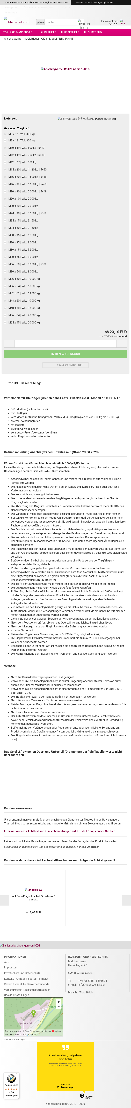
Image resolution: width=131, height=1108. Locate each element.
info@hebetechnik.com (92, 984)
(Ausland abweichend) (105, 119)
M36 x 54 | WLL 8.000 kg (23, 271)
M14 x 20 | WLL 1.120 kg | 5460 (27, 169)
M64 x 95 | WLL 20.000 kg (24, 322)
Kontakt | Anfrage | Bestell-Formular (26, 978)
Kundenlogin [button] (10, 13)
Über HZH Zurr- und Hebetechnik (38, 7)
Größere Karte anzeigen (15, 1039)
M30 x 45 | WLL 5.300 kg (23, 249)
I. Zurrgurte (47, 32)
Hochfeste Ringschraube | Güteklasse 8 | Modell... (33, 898)
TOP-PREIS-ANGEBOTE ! (18, 32)
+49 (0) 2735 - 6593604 (92, 980)
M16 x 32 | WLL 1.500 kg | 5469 (27, 184)
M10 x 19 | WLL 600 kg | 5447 (26, 147)
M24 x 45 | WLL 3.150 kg (23, 220)
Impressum (65, 7)
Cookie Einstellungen (16, 995)
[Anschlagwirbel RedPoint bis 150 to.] (65, 69)
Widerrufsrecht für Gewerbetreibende (26, 984)
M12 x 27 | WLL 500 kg (22, 162)
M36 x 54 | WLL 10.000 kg (24, 286)
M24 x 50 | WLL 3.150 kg (23, 227)
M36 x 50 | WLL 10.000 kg (24, 278)
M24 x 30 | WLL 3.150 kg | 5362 (27, 213)
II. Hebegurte (70, 32)
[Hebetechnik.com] (17, 22)
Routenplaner (10, 7)
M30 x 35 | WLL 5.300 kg (23, 235)
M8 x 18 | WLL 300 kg (21, 140)
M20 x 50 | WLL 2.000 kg (23, 206)
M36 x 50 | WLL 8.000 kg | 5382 (27, 264)
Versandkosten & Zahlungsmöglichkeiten (94, 2)
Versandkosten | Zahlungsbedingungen (27, 989)
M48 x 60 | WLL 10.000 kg (24, 300)
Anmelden (93, 846)
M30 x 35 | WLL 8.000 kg (23, 242)
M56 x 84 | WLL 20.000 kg (24, 315)
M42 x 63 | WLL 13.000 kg (24, 293)
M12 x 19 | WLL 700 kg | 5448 (26, 155)
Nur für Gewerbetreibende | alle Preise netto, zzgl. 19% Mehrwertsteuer (36, 2)
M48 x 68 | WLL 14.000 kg (24, 308)
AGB (6, 962)
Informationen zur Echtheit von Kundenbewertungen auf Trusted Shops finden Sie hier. (59, 831)
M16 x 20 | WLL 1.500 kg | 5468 (27, 176)
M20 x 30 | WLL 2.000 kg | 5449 (27, 191)
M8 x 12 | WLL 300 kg (21, 134)
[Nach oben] (122, 1103)
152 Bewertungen (65, 1087)
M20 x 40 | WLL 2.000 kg (23, 198)
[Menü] (17, 1074)
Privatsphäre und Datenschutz (22, 973)
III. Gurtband (93, 32)
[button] (9, 344)
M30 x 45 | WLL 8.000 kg (23, 257)
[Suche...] (81, 22)
